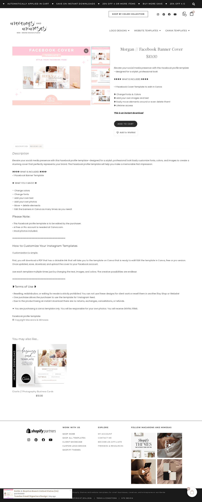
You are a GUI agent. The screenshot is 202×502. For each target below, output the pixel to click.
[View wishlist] (184, 14)
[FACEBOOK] (43, 440)
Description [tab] (21, 146)
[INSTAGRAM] (29, 440)
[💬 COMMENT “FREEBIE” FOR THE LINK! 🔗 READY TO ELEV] (143, 471)
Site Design (127, 498)
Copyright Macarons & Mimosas (31, 319)
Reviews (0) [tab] (36, 146)
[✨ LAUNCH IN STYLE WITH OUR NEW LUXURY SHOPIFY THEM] (169, 445)
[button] (119, 30)
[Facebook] (169, 14)
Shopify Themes (72, 450)
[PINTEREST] (36, 440)
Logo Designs (118, 30)
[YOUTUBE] (51, 440)
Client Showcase (72, 442)
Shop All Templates (74, 438)
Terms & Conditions (107, 498)
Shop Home (69, 434)
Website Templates (146, 30)
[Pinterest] (163, 14)
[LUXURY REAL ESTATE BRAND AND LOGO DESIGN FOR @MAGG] (169, 471)
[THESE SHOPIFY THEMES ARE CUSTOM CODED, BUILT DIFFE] (143, 445)
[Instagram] (158, 14)
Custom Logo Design (74, 446)
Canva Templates (176, 30)
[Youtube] (175, 14)
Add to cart (126, 124)
